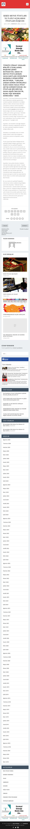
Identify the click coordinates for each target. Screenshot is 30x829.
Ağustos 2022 (6, 563)
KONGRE (5, 786)
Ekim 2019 (5, 690)
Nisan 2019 (6, 713)
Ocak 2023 (6, 544)
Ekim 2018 (5, 735)
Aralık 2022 (6, 548)
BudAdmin (18, 243)
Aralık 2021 (6, 593)
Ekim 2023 (5, 511)
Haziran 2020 (6, 660)
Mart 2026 (6, 454)
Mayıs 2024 (6, 488)
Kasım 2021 (6, 597)
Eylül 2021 (5, 604)
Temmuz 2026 (7, 443)
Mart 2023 (6, 537)
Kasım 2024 (6, 477)
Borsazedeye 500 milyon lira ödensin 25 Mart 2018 (13, 425)
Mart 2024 (6, 492)
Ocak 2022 (6, 589)
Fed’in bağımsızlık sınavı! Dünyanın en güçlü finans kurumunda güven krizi (15, 399)
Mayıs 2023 (6, 529)
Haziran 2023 (6, 526)
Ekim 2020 (5, 645)
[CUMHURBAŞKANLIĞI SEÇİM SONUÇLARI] (15, 305)
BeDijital (25, 823)
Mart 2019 (6, 717)
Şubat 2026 (6, 458)
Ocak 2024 (6, 499)
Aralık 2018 (6, 728)
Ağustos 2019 (6, 698)
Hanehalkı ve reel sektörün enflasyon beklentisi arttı (13, 404)
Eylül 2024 (5, 481)
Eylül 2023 (5, 514)
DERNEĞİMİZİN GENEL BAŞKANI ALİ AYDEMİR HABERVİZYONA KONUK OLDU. (14, 409)
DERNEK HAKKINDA (8, 774)
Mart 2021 (6, 627)
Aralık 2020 (6, 638)
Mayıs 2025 (6, 466)
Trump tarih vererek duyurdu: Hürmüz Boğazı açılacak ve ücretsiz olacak (13, 414)
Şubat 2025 (6, 473)
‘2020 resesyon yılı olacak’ (10, 294)
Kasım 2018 (6, 732)
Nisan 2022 (6, 578)
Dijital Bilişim (16, 823)
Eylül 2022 (5, 559)
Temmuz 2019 (7, 702)
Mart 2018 (6, 762)
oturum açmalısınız (17, 348)
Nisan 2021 (6, 623)
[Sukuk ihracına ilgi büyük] (15, 265)
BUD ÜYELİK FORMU (8, 771)
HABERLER (14, 24)
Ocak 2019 (6, 724)
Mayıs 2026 (6, 451)
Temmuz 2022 (7, 567)
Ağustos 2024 (6, 484)
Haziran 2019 (6, 705)
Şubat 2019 (6, 720)
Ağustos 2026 (6, 439)
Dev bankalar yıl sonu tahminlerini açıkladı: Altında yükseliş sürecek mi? (14, 394)
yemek (13, 109)
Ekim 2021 (5, 601)
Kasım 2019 (6, 687)
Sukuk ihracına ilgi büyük (10, 274)
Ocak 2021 (6, 634)
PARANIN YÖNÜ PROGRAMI (10, 797)
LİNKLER (5, 793)
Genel (4, 778)
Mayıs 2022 (6, 574)
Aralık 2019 (6, 683)
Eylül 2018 (5, 739)
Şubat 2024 (6, 496)
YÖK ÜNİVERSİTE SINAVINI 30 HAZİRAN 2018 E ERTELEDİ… (14, 335)
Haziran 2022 (6, 571)
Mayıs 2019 (6, 709)
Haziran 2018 (6, 750)
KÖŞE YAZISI (6, 789)
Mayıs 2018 (6, 754)
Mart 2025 (6, 469)
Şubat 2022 (6, 586)
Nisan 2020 (6, 668)
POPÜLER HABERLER (8, 801)
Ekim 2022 (5, 556)
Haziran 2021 (6, 616)
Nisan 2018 (6, 758)
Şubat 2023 (6, 541)
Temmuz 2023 (7, 522)
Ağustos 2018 (6, 743)
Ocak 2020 (6, 679)
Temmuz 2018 (7, 747)
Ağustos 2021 (6, 608)
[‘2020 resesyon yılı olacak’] (15, 285)
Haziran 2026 (6, 447)
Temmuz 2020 (7, 657)
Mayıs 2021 (6, 619)
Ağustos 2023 (6, 518)
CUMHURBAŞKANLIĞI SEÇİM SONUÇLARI (14, 314)
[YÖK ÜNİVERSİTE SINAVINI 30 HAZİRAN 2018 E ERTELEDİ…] (15, 325)
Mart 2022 (6, 582)
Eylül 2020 (5, 649)
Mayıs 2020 (6, 664)
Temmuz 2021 (7, 612)
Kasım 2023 (6, 507)
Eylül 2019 (5, 694)
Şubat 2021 (6, 631)
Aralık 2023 (6, 503)
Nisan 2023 (6, 533)
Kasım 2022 (6, 552)
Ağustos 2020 (6, 653)
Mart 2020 (6, 672)
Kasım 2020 (6, 642)
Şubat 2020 (6, 675)
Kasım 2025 (6, 462)
